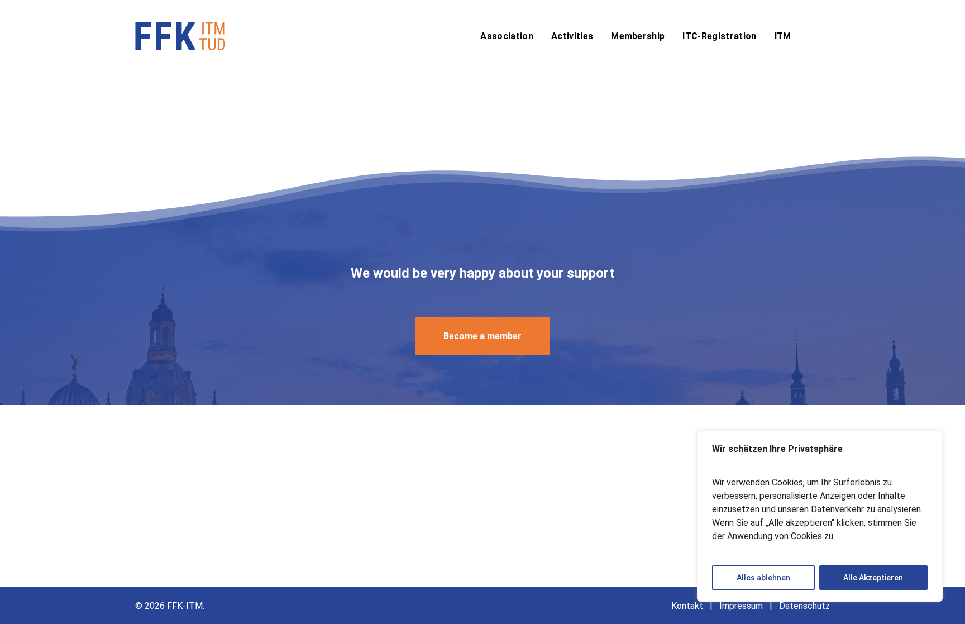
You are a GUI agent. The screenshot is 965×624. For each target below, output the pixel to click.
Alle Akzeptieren (873, 577)
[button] (482, 336)
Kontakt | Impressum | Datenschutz (750, 606)
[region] (820, 516)
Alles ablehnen (763, 577)
